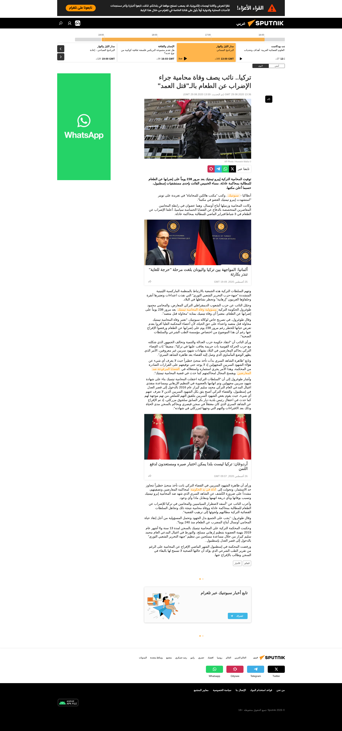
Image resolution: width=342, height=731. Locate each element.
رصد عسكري (181, 657)
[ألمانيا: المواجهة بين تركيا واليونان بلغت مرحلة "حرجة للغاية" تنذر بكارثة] (197, 242)
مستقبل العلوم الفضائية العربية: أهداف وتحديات (268, 50)
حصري (201, 657)
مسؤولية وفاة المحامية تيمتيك (197, 309)
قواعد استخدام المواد (261, 690)
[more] (149, 281)
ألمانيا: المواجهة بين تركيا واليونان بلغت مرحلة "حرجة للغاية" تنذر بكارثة (198, 271)
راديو (193, 657)
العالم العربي (240, 657)
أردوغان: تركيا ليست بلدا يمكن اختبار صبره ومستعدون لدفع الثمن (199, 466)
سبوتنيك (234, 195)
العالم (247, 563)
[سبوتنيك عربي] (267, 27)
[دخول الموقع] (69, 23)
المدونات (143, 657)
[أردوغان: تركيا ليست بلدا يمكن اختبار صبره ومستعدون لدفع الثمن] (197, 437)
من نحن (280, 690)
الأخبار (237, 563)
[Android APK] (68, 703)
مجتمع (169, 657)
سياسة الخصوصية (222, 690)
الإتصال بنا (241, 690)
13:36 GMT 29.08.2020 (238, 94)
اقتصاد (210, 657)
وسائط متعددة (156, 657)
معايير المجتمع (201, 690)
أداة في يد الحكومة (203, 489)
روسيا (219, 657)
